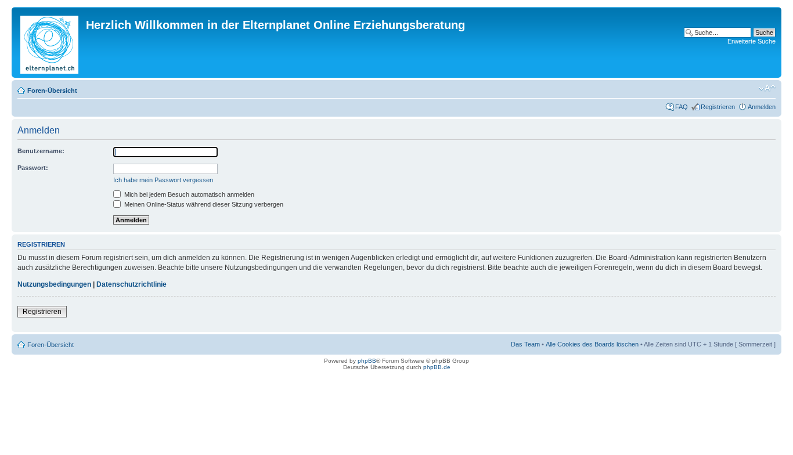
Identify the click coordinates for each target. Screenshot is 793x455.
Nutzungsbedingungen (54, 284)
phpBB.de (436, 367)
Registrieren (718, 106)
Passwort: (32, 167)
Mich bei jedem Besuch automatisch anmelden (188, 194)
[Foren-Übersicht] (50, 42)
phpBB (367, 361)
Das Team (525, 344)
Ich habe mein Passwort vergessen (163, 179)
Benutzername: (40, 150)
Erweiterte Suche (751, 41)
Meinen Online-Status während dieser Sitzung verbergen (202, 204)
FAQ (681, 106)
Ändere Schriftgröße (767, 88)
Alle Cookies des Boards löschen (592, 344)
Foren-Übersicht (52, 90)
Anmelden (762, 106)
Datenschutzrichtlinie (131, 284)
